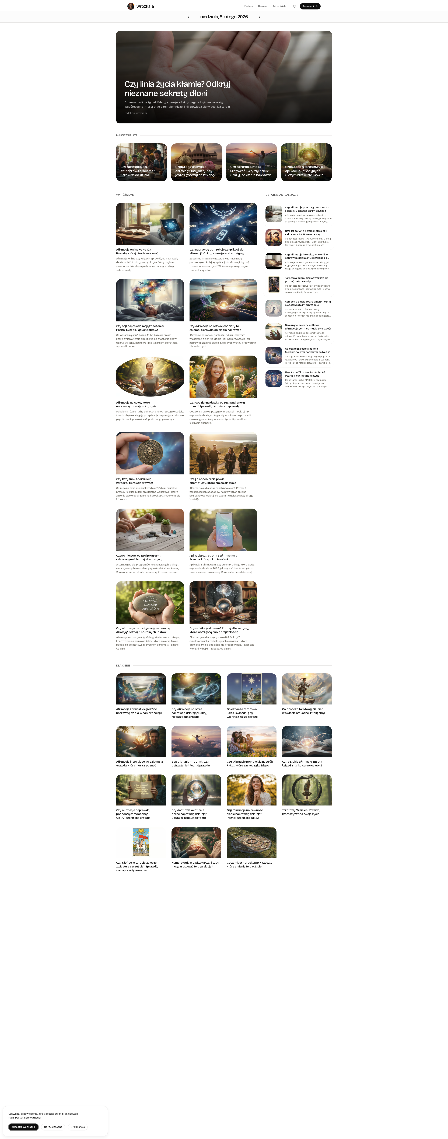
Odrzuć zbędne (53, 1127)
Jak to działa (279, 6)
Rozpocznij (308, 6)
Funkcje (248, 6)
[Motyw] (294, 6)
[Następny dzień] (188, 16)
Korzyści (262, 6)
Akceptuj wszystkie (23, 1127)
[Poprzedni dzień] (259, 16)
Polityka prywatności (28, 1117)
